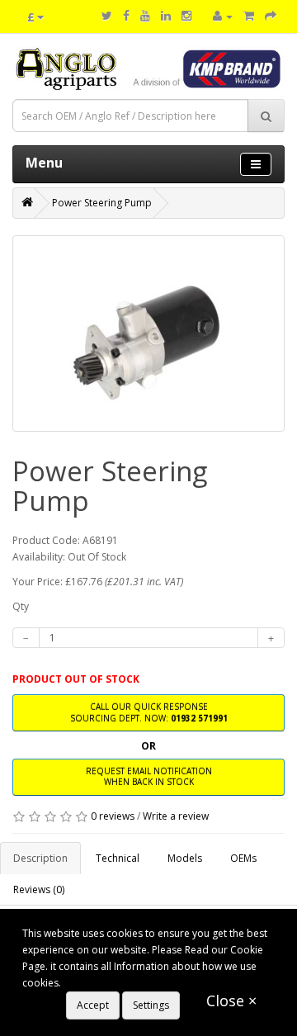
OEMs (243, 858)
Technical (117, 858)
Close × (231, 1000)
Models (184, 858)
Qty (20, 606)
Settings (151, 1005)
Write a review (176, 816)
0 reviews (112, 816)
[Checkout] (270, 16)
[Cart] (248, 16)
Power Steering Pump (102, 203)
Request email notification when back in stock (149, 776)
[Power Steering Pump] (148, 333)
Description (40, 858)
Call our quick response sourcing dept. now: (149, 712)
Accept (93, 1005)
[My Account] (223, 16)
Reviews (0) (38, 889)
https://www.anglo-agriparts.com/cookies (160, 983)
